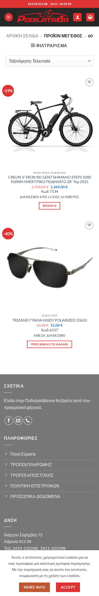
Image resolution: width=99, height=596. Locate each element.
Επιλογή (49, 205)
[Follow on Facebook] (8, 420)
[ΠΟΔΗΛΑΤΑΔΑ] (43, 17)
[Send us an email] (18, 420)
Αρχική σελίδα (22, 35)
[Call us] (27, 420)
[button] (8, 17)
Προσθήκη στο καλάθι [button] (49, 344)
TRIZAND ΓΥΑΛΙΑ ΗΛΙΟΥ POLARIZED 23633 (49, 320)
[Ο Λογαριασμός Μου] (77, 17)
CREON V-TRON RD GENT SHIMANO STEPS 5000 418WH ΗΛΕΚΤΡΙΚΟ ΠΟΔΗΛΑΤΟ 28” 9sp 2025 (49, 179)
